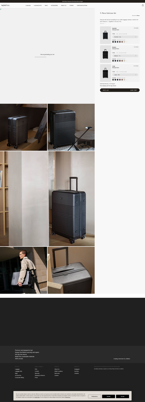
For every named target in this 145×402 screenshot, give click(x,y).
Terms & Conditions (120, 368)
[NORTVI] (5, 5)
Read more (102, 23)
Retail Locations (59, 371)
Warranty (37, 373)
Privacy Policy (111, 368)
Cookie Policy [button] (37, 397)
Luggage (17, 369)
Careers (57, 375)
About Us (57, 369)
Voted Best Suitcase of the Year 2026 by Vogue (72, 1)
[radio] (113, 42)
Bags (16, 373)
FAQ (36, 369)
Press (36, 377)
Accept (122, 396)
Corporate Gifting (19, 377)
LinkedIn (76, 373)
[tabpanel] (72, 321)
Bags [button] (46, 5)
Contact (37, 371)
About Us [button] (63, 5)
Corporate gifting (82, 5)
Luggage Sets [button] (38, 5)
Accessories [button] (54, 5)
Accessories (18, 375)
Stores (72, 5)
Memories (57, 373)
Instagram (77, 369)
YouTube (76, 371)
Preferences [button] (67, 397)
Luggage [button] (28, 5)
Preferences (95, 396)
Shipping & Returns (40, 375)
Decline (108, 396)
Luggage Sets (18, 371)
